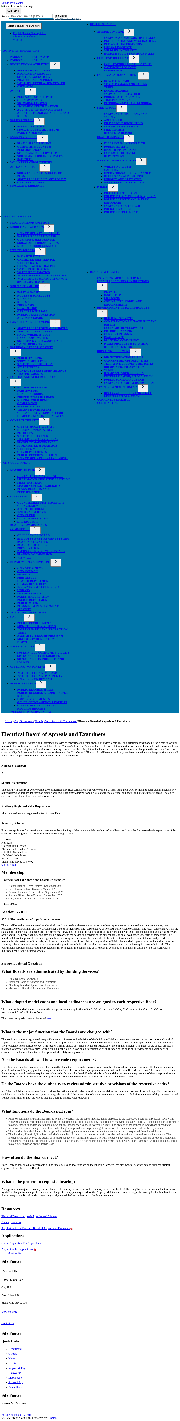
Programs (25, 305)
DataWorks (14, 1372)
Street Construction (35, 364)
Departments (15, 1348)
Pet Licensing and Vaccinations (130, 40)
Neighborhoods (30, 393)
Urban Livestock (118, 47)
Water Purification (33, 269)
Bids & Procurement (113, 351)
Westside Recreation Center (41, 83)
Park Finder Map (30, 132)
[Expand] (46, 51)
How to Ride (27, 308)
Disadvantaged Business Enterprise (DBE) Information (128, 375)
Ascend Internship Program (40, 635)
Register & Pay (16, 1368)
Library (23, 590)
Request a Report (118, 132)
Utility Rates (28, 262)
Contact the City (24, 420)
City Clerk (26, 515)
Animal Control (110, 31)
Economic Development (123, 327)
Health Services (110, 137)
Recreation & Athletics (30, 64)
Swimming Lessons (32, 103)
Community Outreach (122, 205)
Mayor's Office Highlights (39, 485)
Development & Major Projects (123, 307)
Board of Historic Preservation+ (32, 546)
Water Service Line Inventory (42, 275)
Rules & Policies (30, 301)
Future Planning (118, 330)
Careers (111, 169)
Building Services (118, 318)
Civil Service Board (33, 535)
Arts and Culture (24, 166)
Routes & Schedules (33, 295)
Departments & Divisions (30, 561)
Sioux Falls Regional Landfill (42, 328)
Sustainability (22, 646)
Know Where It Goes (33, 334)
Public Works (28, 603)
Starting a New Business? (117, 387)
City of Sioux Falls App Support (42, 458)
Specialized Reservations (38, 152)
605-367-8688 (9, 864)
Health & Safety (103, 24)
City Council (20, 496)
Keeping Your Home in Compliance (35, 402)
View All (24, 557)
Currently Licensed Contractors (114, 401)
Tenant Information (34, 409)
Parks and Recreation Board (41, 551)
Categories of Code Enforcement (120, 69)
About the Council (32, 508)
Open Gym (25, 86)
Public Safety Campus (122, 96)
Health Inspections (120, 149)
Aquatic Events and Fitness (39, 109)
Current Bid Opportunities (126, 360)
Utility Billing (22, 250)
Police (102, 186)
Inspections (113, 295)
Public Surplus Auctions (124, 379)
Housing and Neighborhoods (33, 376)
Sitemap (27, 1414)
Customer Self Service (36, 239)
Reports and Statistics (123, 179)
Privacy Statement (11, 1414)
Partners (25, 159)
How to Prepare (117, 81)
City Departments (32, 451)
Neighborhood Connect (29, 222)
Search (5, 16)
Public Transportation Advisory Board (36, 316)
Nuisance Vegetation (34, 429)
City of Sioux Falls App (35, 426)
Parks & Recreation (26, 59)
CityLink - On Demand (34, 679)
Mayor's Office (22, 470)
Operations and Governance (127, 173)
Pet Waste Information (123, 44)
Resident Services (17, 216)
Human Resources (32, 583)
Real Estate (114, 337)
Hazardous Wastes (32, 337)
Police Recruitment (121, 212)
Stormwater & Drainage (37, 445)
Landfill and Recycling (30, 322)
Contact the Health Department (121, 154)
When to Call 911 (117, 166)
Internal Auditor (31, 512)
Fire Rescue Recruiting (123, 123)
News (11, 1358)
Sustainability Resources (38, 655)
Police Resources (118, 208)
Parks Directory (31, 126)
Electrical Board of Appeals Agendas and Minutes (29, 1216)
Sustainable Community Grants (43, 652)
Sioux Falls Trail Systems (38, 129)
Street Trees (28, 367)
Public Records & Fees (35, 689)
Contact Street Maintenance (41, 370)
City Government (17, 462)
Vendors (111, 370)
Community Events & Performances (34, 148)
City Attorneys (30, 568)
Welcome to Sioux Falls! (30, 711)
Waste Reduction (31, 344)
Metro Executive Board (124, 182)
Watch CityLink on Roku (37, 672)
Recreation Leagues (34, 73)
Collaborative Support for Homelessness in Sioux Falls (40, 414)
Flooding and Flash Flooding (128, 103)
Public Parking (29, 357)
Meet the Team (29, 482)
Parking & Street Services (31, 347)
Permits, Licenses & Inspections (123, 281)
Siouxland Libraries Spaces (40, 156)
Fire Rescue (106, 107)
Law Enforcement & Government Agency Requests (42, 701)
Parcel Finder (29, 406)
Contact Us (7, 1323)
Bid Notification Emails (123, 357)
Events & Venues (23, 137)
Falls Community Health (124, 143)
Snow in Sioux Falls (33, 361)
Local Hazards (116, 90)
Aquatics (17, 90)
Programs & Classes (33, 70)
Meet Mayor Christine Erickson (43, 479)
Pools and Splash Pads (35, 96)
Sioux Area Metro (24, 286)
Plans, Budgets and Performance (33, 490)
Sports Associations (33, 76)
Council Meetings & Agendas (40, 502)
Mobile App (15, 1377)
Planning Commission (121, 340)
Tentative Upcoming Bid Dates (128, 363)
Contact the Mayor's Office (40, 476)
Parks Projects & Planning (126, 343)
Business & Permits (104, 271)
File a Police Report (120, 193)
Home (8, 721)
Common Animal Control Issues (130, 37)
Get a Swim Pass (29, 100)
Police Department (33, 599)
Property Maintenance (36, 442)
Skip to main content (12, 2)
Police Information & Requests (130, 196)
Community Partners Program (129, 382)
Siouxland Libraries (27, 185)
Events (12, 1363)
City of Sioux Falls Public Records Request (38, 707)
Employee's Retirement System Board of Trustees (43, 540)
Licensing (112, 298)
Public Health (116, 146)
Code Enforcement (113, 58)
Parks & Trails (22, 120)
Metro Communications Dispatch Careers (36, 640)
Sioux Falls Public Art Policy (41, 179)
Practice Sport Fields (35, 80)
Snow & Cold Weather (122, 93)
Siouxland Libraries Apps (38, 242)
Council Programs (32, 518)
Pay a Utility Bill (31, 256)
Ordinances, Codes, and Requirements (123, 303)
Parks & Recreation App (29, 56)
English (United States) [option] (29, 36)
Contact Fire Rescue (121, 126)
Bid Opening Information (124, 366)
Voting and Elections (28, 612)
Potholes (25, 432)
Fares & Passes (29, 292)
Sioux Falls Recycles (35, 331)
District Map (27, 521)
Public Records (23, 683)
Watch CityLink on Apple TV (40, 675)
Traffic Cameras (118, 100)
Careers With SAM (32, 311)
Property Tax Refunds (35, 396)
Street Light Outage (34, 436)
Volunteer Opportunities (31, 162)
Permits (110, 291)
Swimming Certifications (38, 106)
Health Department (33, 580)
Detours (24, 298)
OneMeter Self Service (36, 259)
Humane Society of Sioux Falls (129, 53)
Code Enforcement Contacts (128, 64)
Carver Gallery (30, 182)
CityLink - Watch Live (27, 666)
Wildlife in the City (120, 50)
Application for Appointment (17, 1249)
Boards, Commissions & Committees (56, 721)
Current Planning (119, 334)
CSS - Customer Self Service (119, 278)
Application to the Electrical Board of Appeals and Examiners (35, 1228)
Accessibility (15, 1382)
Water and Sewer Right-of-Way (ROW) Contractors (42, 280)
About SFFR (113, 120)
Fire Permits (114, 129)
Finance (23, 574)
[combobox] (24, 26)
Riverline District (119, 346)
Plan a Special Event (34, 143)
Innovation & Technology (38, 587)
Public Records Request (37, 455)
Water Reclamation (33, 272)
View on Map (9, 1311)
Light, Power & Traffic (36, 265)
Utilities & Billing (32, 448)
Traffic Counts (30, 373)
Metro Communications (116, 160)
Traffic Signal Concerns (37, 439)
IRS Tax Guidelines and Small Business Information (128, 395)
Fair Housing (27, 390)
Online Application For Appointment (21, 1243)
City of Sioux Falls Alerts (38, 233)
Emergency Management (117, 74)
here (49, 1018)
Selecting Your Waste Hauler (42, 340)
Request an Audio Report (124, 176)
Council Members (31, 505)
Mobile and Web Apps (27, 227)
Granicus (52, 1417)
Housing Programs (32, 387)
